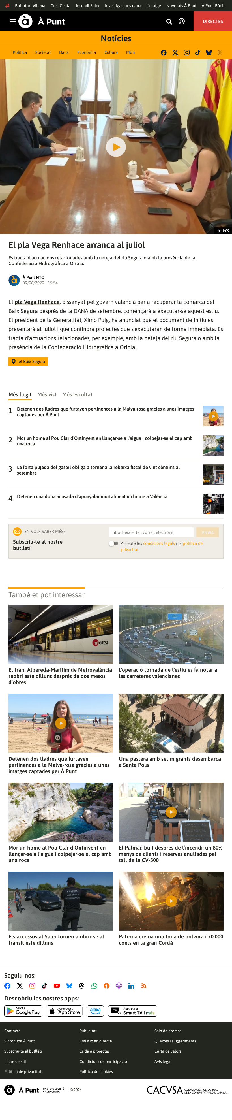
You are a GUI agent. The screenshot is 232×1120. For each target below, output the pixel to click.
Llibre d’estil (15, 1061)
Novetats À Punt (181, 5)
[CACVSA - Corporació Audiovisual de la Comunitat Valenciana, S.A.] (187, 1090)
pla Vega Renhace (37, 301)
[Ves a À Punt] (41, 21)
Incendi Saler (88, 5)
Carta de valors (167, 1051)
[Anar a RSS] (145, 985)
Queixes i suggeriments (175, 1041)
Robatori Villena (30, 5)
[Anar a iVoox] (108, 985)
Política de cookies (96, 1071)
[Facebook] (164, 53)
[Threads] (221, 52)
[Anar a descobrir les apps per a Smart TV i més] (132, 1011)
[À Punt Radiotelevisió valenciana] (34, 1090)
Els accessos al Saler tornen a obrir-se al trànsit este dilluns (56, 939)
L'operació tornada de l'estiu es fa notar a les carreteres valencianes (168, 673)
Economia (86, 52)
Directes (213, 21)
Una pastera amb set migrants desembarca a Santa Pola (170, 762)
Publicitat (88, 1031)
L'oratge (154, 5)
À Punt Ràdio (214, 5)
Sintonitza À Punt (19, 1041)
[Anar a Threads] (83, 985)
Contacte (12, 1031)
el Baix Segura (32, 361)
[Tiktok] (197, 52)
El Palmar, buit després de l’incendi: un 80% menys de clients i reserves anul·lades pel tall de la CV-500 (171, 853)
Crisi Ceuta (60, 5)
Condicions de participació (103, 1061)
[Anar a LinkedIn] (132, 985)
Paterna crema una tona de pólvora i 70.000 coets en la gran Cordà (171, 939)
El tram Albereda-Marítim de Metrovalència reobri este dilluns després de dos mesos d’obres (60, 676)
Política (20, 52)
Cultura (111, 52)
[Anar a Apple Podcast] (120, 985)
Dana (64, 52)
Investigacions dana (123, 5)
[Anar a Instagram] (33, 985)
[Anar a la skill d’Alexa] (95, 1011)
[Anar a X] (21, 985)
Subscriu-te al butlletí (23, 1051)
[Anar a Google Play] (23, 1011)
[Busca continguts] (169, 22)
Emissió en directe (96, 1041)
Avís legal (163, 1061)
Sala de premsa (168, 1031)
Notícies (116, 38)
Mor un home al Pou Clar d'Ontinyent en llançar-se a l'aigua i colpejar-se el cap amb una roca (60, 853)
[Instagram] (187, 52)
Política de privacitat (22, 1071)
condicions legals (159, 543)
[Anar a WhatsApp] (95, 985)
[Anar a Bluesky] (70, 985)
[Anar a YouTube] (58, 985)
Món (130, 52)
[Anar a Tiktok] (46, 985)
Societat (43, 52)
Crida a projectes (95, 1051)
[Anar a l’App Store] (65, 1011)
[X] (175, 52)
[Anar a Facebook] (8, 985)
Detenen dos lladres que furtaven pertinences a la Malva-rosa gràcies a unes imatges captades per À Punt (58, 765)
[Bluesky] (209, 52)
